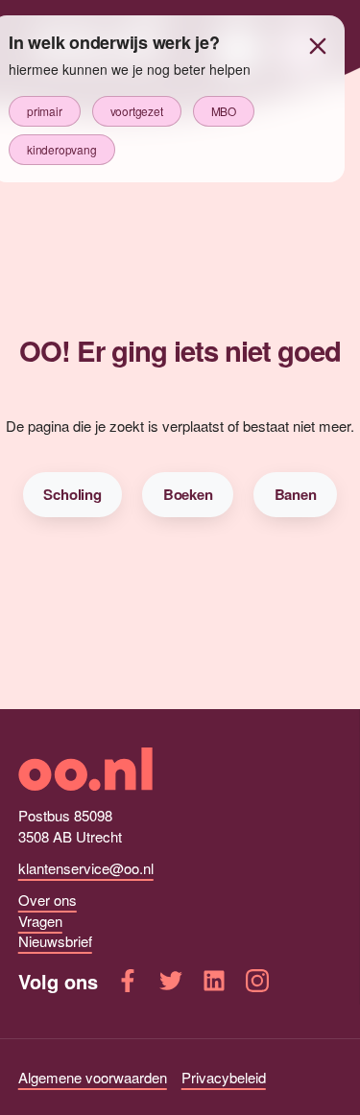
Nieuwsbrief (55, 941)
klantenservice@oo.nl (86, 868)
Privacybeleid (223, 1077)
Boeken (188, 494)
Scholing (72, 494)
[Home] (180, 769)
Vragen (40, 921)
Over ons (47, 900)
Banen (296, 494)
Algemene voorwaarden (92, 1077)
